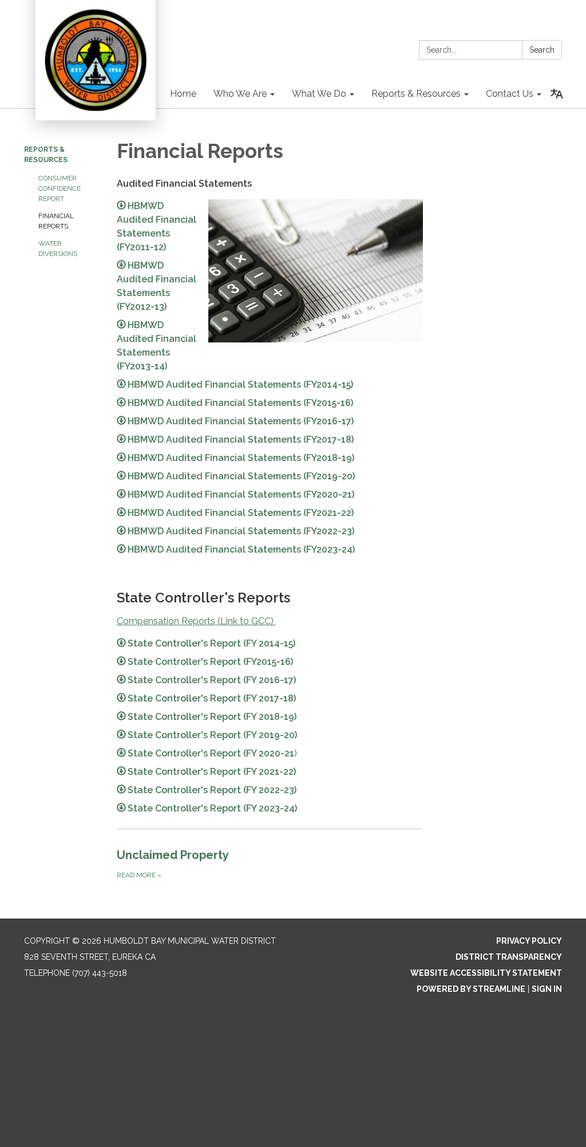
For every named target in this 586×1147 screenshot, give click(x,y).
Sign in (547, 989)
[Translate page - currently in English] (557, 94)
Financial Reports (56, 221)
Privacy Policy (529, 940)
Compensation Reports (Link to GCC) (196, 621)
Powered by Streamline (471, 989)
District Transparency (509, 956)
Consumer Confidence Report (59, 188)
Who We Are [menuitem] (240, 93)
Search (542, 49)
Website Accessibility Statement (486, 972)
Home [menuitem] (183, 93)
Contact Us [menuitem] (509, 93)
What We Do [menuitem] (319, 93)
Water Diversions (57, 248)
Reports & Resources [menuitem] (416, 93)
